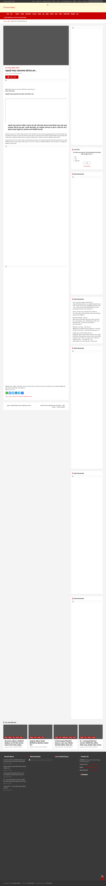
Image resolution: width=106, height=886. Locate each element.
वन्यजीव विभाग (20, 396)
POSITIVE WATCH (17, 73)
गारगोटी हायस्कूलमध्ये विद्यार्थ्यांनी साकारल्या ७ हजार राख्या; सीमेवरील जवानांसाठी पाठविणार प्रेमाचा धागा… (64, 743)
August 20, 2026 (59, 747)
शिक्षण (56, 14)
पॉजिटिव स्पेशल (65, 737)
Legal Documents (47, 1)
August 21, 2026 (34, 747)
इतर (77, 14)
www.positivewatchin (94, 770)
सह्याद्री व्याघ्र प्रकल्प (28, 396)
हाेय (75, 157)
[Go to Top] (102, 879)
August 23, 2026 (8, 747)
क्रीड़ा (47, 14)
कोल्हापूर (10, 737)
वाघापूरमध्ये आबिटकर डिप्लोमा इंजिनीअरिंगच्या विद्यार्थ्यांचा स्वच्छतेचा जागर (39, 743)
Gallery (79, 1)
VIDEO (53, 1)
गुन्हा (43, 14)
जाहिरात (74, 1)
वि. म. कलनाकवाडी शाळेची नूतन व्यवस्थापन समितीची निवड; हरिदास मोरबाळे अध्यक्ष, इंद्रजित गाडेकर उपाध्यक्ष (90, 743)
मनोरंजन (52, 14)
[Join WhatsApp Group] (36, 83)
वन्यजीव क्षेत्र (14, 396)
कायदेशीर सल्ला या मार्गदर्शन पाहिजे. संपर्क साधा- (82, 333)
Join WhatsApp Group (66, 1)
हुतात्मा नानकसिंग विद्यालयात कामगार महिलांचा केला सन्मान (19, 405)
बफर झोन (10, 396)
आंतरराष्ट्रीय (28, 14)
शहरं (11, 14)
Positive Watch (16, 883)
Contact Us (85, 1)
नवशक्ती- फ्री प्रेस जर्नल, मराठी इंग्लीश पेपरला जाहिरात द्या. (85, 311)
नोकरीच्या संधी (66, 14)
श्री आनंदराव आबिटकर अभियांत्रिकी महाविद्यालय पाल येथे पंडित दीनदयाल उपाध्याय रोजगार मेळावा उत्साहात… (14, 743)
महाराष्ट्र (17, 14)
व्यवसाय (39, 14)
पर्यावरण (9, 67)
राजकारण (34, 14)
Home (33, 1)
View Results (87, 166)
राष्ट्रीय (22, 14)
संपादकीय (73, 14)
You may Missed (10, 722)
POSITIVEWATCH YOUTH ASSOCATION (15, 17)
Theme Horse (30, 883)
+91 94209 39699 (92, 764)
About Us (39, 1)
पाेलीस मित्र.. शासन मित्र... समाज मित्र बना (82, 327)
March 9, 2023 (8, 73)
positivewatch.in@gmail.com (91, 767)
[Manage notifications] (102, 876)
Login (58, 1)
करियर (60, 14)
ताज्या (8, 14)
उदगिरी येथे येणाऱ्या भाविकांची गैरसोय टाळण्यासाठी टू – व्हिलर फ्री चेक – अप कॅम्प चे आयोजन (52, 406)
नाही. (76, 159)
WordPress (49, 883)
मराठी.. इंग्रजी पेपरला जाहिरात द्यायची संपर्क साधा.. (83, 302)
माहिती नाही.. (77, 161)
